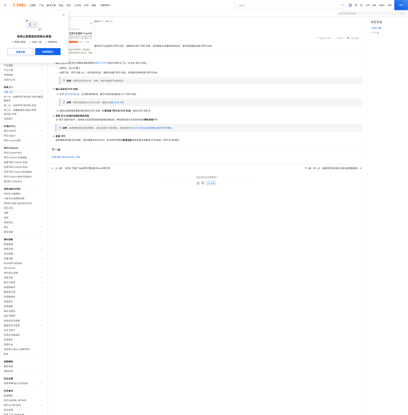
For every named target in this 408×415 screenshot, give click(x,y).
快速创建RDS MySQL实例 (66, 156)
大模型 (32, 5)
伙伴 (86, 5)
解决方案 (51, 5)
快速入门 (98, 21)
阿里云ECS (101, 62)
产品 (41, 5)
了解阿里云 (105, 5)
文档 (367, 5)
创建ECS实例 (116, 102)
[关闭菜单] (5, 5)
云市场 (77, 5)
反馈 (212, 183)
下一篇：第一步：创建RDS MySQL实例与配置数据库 (331, 168)
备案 (374, 5)
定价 (69, 5)
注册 (389, 5)
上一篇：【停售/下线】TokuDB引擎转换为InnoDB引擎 (82, 168)
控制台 (382, 5)
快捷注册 (20, 51)
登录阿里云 (48, 51)
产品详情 (339, 38)
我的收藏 (355, 38)
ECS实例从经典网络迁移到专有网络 (152, 127)
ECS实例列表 (72, 94)
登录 (401, 5)
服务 (94, 5)
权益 (61, 5)
